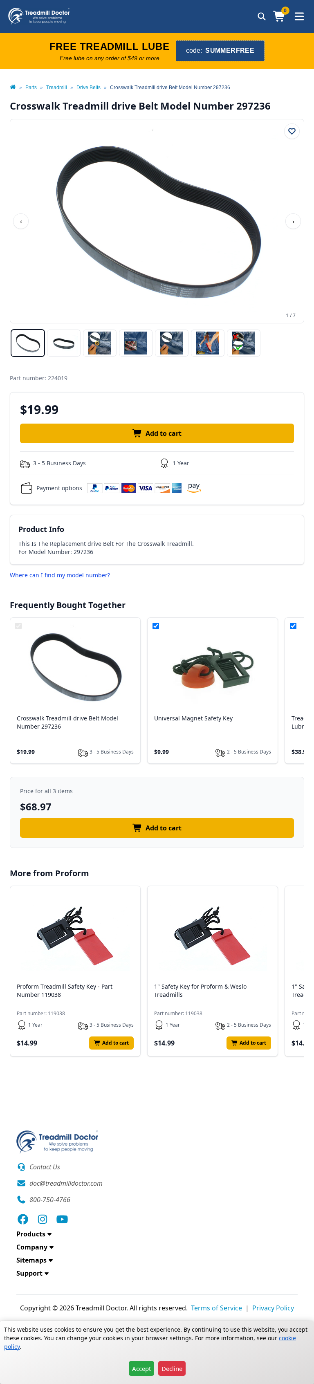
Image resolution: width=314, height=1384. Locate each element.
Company (31, 1247)
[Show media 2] (63, 343)
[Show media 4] (135, 343)
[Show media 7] (243, 343)
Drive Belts (88, 87)
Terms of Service (216, 1307)
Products (30, 1233)
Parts (31, 87)
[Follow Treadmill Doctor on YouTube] (62, 1219)
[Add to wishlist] (292, 131)
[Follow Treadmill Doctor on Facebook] (22, 1219)
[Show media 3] (99, 343)
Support (29, 1273)
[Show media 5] (171, 343)
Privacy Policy (273, 1307)
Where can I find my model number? (60, 575)
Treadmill (56, 87)
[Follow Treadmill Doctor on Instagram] (42, 1219)
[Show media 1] (27, 343)
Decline (171, 1368)
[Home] (13, 87)
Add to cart (164, 433)
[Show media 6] (207, 343)
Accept (141, 1368)
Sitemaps (31, 1260)
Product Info (41, 529)
